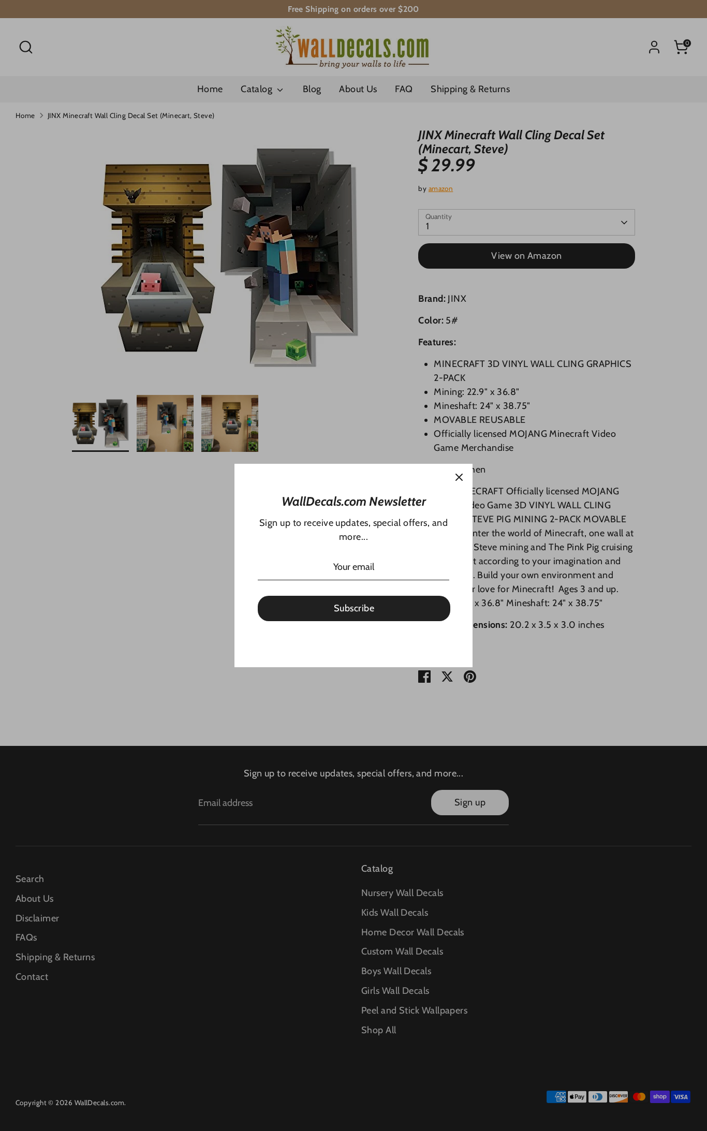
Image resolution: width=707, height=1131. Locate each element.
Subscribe (354, 608)
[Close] (459, 477)
